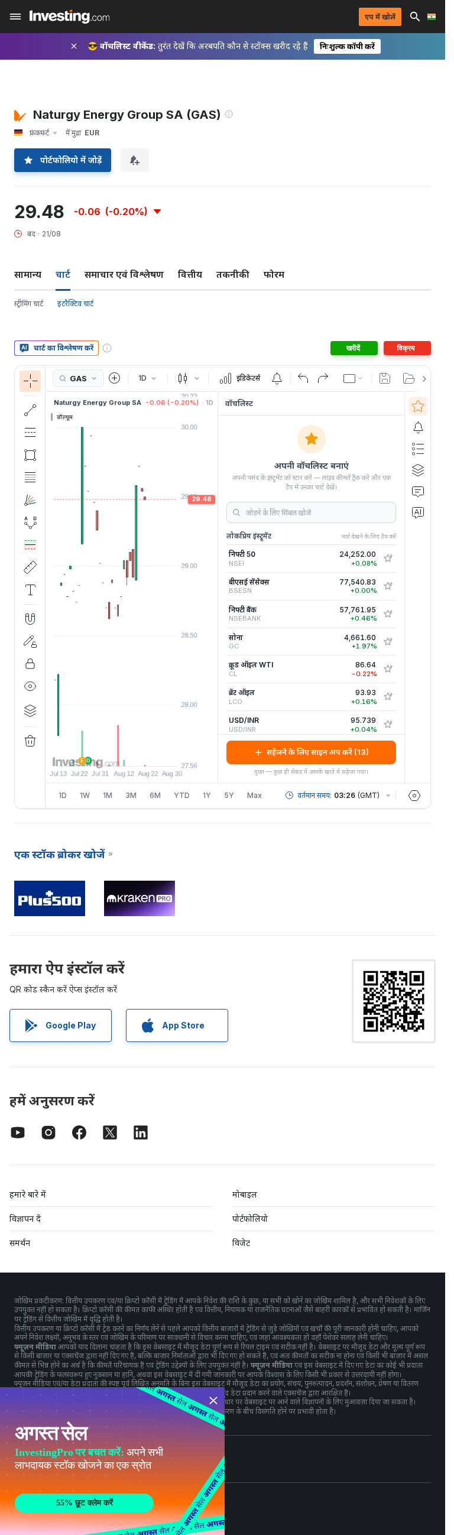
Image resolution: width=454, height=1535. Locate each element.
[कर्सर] (30, 381)
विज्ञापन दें (25, 1218)
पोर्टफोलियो (250, 1218)
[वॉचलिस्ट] (417, 406)
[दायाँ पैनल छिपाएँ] (214, 587)
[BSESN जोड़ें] (388, 586)
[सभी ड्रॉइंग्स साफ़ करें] (30, 741)
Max (254, 795)
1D (63, 795)
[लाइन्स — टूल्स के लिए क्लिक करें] (30, 410)
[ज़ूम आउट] (100, 751)
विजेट (241, 1243)
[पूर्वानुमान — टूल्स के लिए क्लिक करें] (30, 545)
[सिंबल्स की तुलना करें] (115, 378)
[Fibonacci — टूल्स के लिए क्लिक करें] (30, 477)
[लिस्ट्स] (417, 448)
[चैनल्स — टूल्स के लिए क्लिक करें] (30, 432)
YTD (182, 795)
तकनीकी (232, 274)
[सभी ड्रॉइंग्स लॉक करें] (30, 663)
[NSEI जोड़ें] (388, 558)
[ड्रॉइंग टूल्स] (49, 587)
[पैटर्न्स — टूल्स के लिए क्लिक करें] (30, 522)
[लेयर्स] (30, 710)
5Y (229, 795)
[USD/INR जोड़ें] (388, 724)
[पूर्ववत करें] (303, 378)
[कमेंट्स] (417, 491)
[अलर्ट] (417, 427)
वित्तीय (190, 274)
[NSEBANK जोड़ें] (388, 614)
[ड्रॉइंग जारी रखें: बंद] (30, 641)
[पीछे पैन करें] (132, 751)
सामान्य (27, 274)
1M (107, 795)
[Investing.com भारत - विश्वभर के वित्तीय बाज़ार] (69, 16)
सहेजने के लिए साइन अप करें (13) (318, 752)
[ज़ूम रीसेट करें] (163, 751)
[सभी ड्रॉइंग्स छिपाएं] (30, 686)
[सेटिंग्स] (414, 795)
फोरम (274, 274)
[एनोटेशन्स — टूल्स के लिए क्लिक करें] (30, 590)
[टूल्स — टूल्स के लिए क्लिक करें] (30, 567)
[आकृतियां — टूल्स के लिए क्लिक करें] (30, 455)
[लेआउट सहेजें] (385, 378)
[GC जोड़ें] (388, 642)
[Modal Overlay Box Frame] (112, 1461)
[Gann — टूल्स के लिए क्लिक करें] (30, 500)
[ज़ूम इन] (116, 751)
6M (155, 795)
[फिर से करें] (323, 378)
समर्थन (19, 1243)
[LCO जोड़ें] (388, 697)
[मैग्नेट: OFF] (30, 618)
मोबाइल (244, 1194)
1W (85, 795)
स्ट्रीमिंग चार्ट (28, 303)
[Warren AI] (417, 512)
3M (131, 795)
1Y (207, 795)
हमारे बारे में (27, 1194)
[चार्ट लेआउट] (353, 378)
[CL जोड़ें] (388, 669)
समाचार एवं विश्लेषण (124, 274)
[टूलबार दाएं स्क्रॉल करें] (422, 379)
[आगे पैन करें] (147, 751)
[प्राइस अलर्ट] (277, 378)
